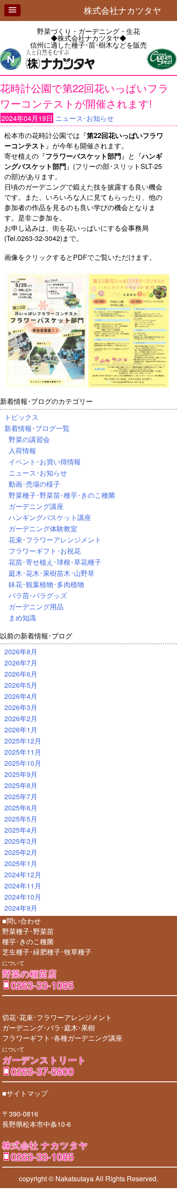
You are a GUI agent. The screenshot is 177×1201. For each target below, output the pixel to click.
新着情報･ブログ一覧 (37, 428)
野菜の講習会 (29, 439)
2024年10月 (22, 897)
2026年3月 (20, 707)
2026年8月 (20, 651)
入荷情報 (22, 450)
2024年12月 (22, 874)
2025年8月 (20, 785)
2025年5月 (20, 819)
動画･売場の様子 (34, 484)
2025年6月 (20, 808)
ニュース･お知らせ (84, 118)
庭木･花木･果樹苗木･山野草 (52, 573)
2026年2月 (20, 718)
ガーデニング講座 (36, 506)
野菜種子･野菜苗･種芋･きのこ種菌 (62, 495)
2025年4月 (20, 830)
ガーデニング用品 (36, 606)
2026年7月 (20, 663)
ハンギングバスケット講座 (50, 517)
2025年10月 (22, 763)
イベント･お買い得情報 (45, 462)
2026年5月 (20, 685)
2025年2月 (20, 852)
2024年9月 (20, 908)
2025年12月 (22, 741)
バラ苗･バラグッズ (38, 595)
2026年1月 (20, 729)
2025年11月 (22, 752)
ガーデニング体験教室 (43, 528)
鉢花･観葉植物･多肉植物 (46, 584)
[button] (12, 10)
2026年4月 (20, 696)
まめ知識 (22, 618)
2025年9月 (20, 774)
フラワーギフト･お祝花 (45, 551)
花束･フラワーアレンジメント (55, 540)
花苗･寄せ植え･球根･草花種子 (55, 562)
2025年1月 (20, 863)
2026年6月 (20, 674)
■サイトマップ (25, 1093)
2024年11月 (22, 886)
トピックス (21, 417)
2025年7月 (20, 796)
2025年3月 (20, 841)
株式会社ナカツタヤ (127, 10)
